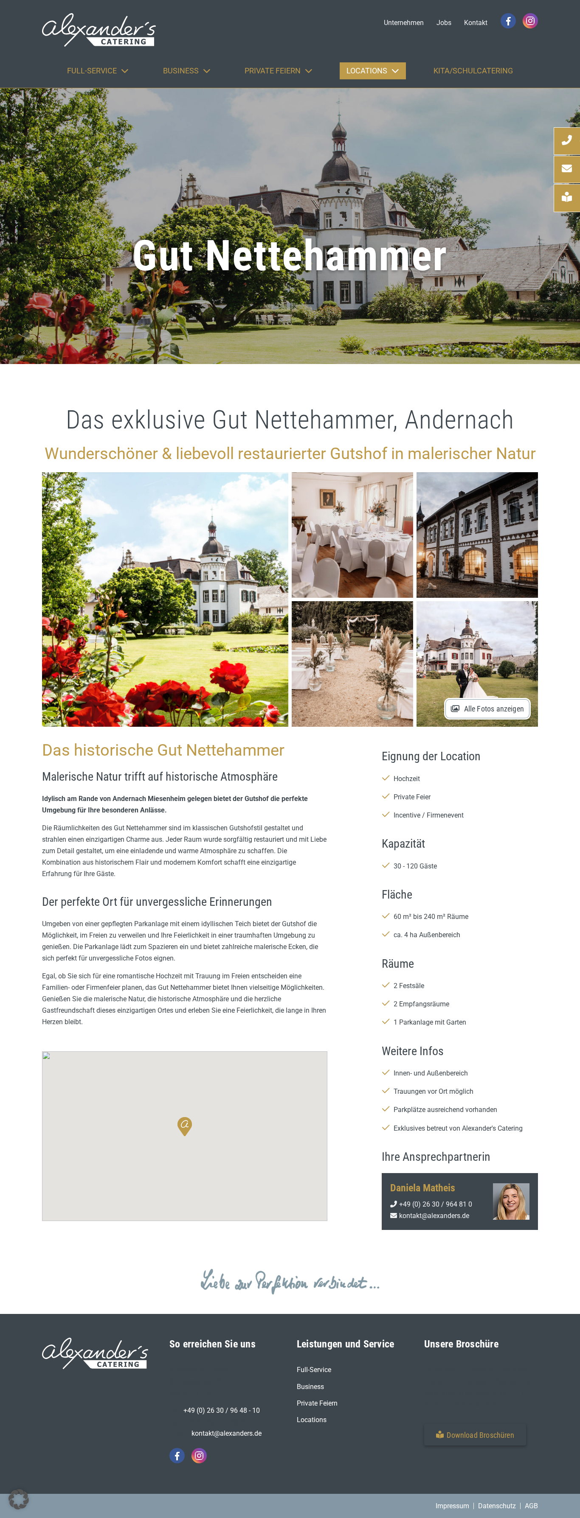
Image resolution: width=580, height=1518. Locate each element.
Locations (312, 1420)
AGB (531, 1506)
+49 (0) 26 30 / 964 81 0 (435, 1204)
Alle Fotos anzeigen (494, 708)
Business (310, 1387)
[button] (184, 1126)
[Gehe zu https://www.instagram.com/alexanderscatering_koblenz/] (530, 20)
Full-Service (314, 1370)
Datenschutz (497, 1506)
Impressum (452, 1506)
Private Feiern (317, 1403)
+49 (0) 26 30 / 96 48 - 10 (221, 1410)
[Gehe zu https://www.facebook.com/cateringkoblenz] (508, 20)
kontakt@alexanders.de (434, 1216)
